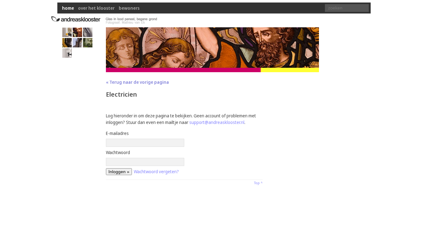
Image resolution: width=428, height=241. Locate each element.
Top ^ (258, 182)
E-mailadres (117, 133)
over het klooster (96, 8)
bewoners (129, 8)
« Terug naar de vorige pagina (137, 82)
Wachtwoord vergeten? (156, 171)
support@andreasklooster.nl (216, 122)
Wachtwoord (118, 152)
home (68, 8)
